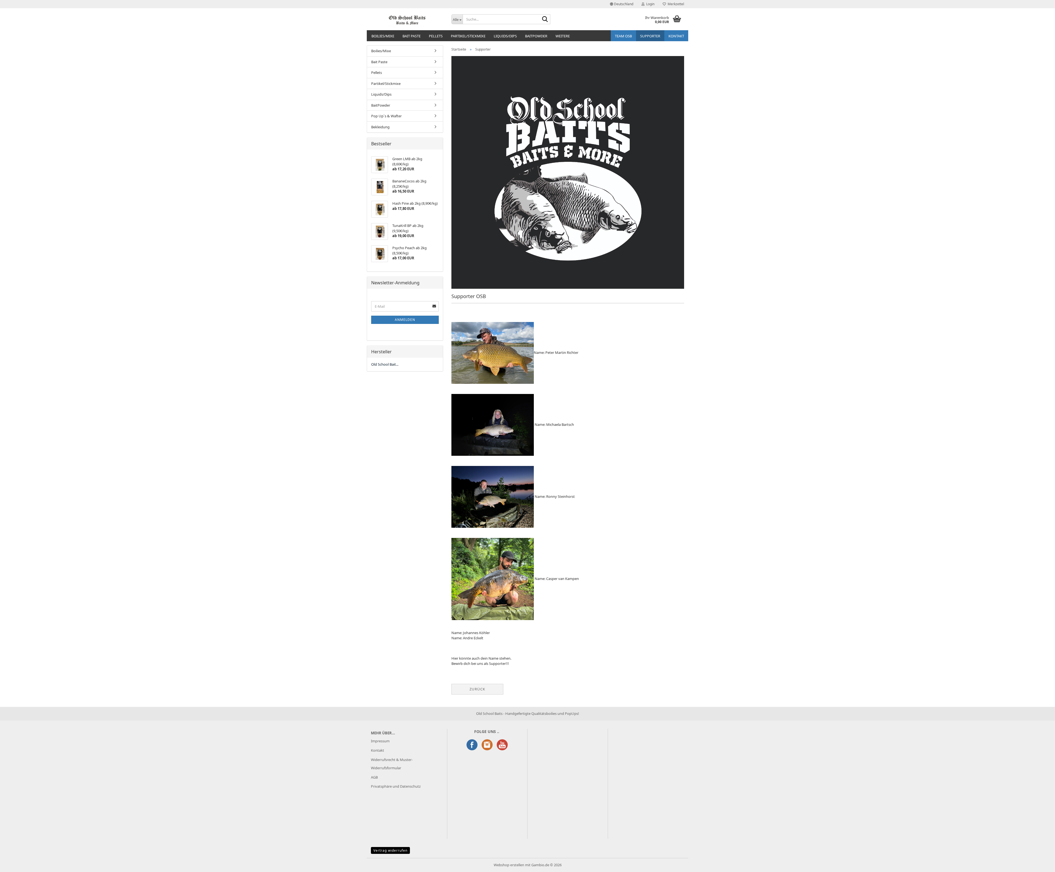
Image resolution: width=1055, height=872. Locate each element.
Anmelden (405, 319)
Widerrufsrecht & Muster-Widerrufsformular (392, 763)
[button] (621, 4)
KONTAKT (676, 36)
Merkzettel (675, 4)
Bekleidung (380, 126)
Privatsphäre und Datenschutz (396, 786)
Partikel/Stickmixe (468, 36)
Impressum (380, 740)
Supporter (650, 36)
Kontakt (377, 750)
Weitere (563, 36)
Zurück (477, 689)
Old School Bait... (384, 364)
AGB (374, 777)
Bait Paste (411, 36)
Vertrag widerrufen (390, 850)
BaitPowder (536, 36)
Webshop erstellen (509, 864)
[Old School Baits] (407, 19)
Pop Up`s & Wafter (386, 115)
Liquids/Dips (505, 36)
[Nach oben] (1040, 863)
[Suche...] (545, 19)
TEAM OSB (623, 36)
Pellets (436, 36)
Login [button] (649, 4)
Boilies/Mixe (382, 36)
